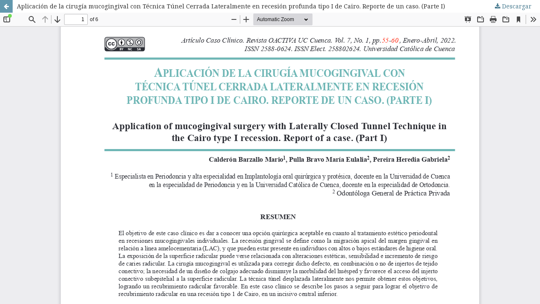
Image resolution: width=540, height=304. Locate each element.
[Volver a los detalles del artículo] (6, 6)
